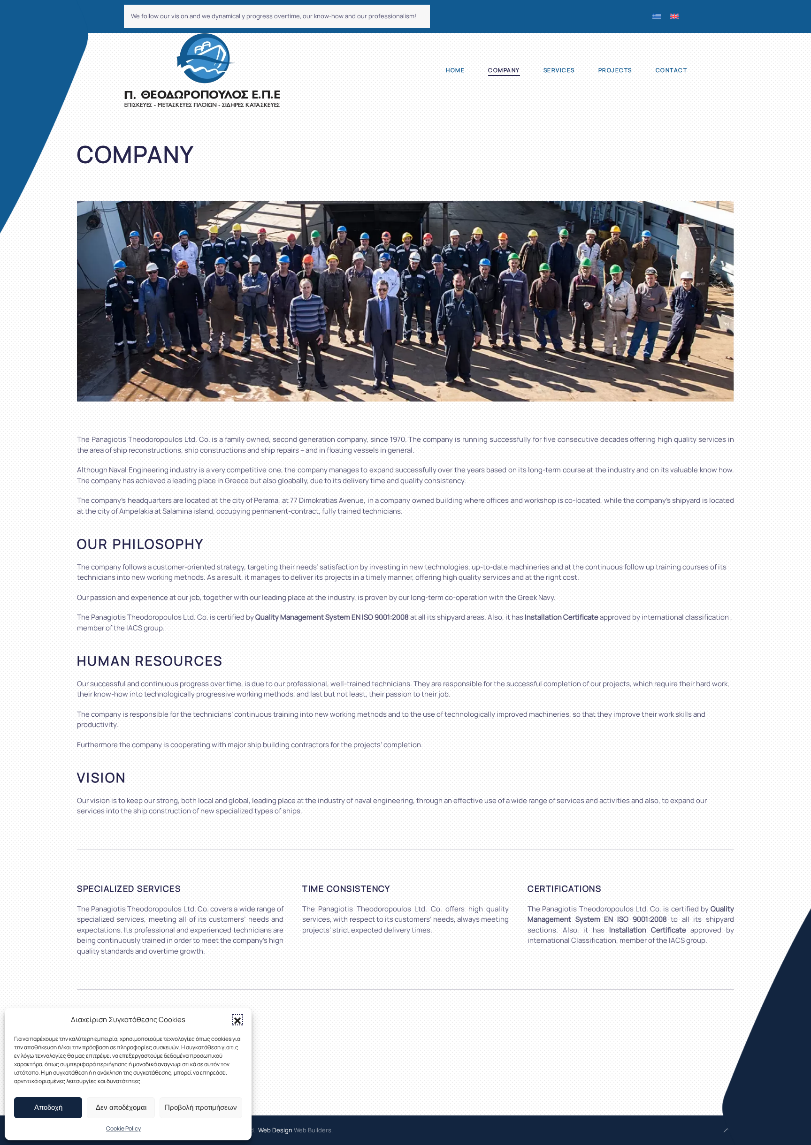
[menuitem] (657, 16)
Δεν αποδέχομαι (121, 1107)
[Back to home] (202, 70)
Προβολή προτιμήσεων (201, 1107)
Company (504, 70)
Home (455, 70)
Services (559, 70)
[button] (237, 1019)
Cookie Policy (123, 1128)
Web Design (275, 1130)
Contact (672, 70)
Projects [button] (615, 70)
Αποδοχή (48, 1107)
